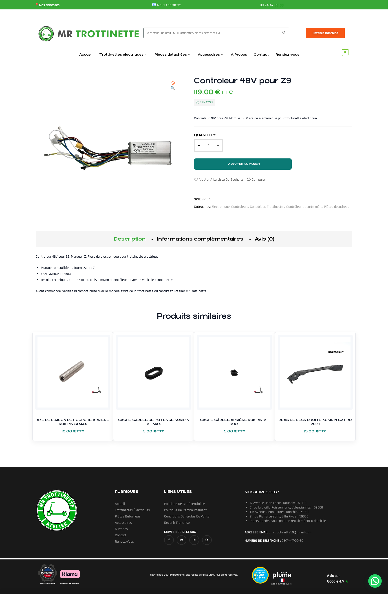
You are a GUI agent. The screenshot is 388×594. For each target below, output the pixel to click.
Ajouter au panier (244, 163)
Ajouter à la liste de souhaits (221, 179)
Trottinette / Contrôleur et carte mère (294, 206)
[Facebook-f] (169, 540)
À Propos (239, 54)
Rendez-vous (287, 54)
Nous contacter (169, 4)
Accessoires (209, 54)
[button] (172, 86)
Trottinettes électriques (121, 54)
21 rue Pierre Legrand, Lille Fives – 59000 (279, 516)
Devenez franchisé (325, 33)
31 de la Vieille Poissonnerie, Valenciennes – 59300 (286, 507)
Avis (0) (264, 239)
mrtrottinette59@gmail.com (291, 532)
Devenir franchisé (177, 522)
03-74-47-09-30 (272, 5)
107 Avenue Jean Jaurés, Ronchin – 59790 (279, 512)
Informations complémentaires (200, 239)
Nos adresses (49, 5)
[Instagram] (194, 540)
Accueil (86, 54)
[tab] (129, 239)
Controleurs (239, 206)
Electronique (221, 206)
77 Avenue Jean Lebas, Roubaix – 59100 (278, 503)
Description (130, 239)
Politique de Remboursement (185, 510)
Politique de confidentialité (184, 504)
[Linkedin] (181, 540)
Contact (261, 54)
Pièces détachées (170, 54)
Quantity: (205, 135)
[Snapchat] (207, 540)
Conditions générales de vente (186, 516)
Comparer (259, 179)
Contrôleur (257, 206)
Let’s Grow (208, 574)
